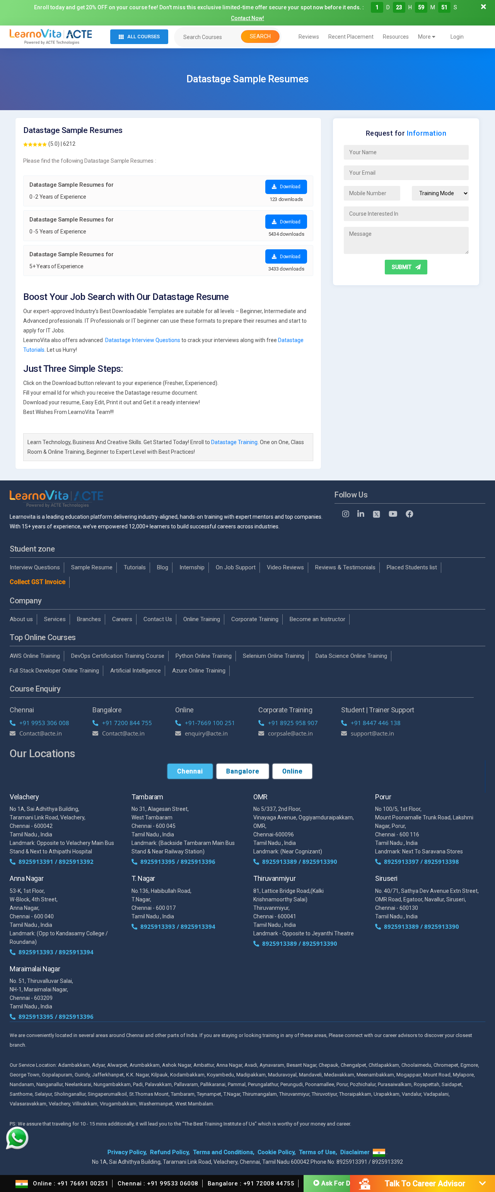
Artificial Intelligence (135, 670)
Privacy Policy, (127, 1152)
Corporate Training (254, 619)
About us (21, 619)
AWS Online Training (35, 655)
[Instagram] (346, 514)
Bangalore (242, 771)
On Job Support (236, 567)
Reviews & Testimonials (345, 567)
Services (55, 619)
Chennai (190, 771)
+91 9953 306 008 (44, 723)
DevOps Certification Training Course (117, 655)
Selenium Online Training (273, 655)
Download (289, 186)
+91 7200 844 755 (127, 723)
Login (457, 37)
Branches (89, 619)
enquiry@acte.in (206, 733)
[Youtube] (393, 514)
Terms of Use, (318, 1152)
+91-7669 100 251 (210, 723)
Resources (396, 37)
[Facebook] (409, 514)
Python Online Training (204, 655)
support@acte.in (372, 733)
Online (292, 771)
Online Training (201, 619)
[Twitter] (376, 514)
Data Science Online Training (351, 655)
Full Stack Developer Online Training (54, 670)
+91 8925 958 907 (293, 723)
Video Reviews (285, 567)
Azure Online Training (198, 670)
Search (260, 36)
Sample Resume (92, 567)
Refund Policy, (170, 1152)
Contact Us (157, 619)
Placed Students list (412, 567)
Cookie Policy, (277, 1152)
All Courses (143, 36)
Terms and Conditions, (223, 1152)
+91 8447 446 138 (376, 723)
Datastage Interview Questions (142, 340)
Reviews (309, 37)
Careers (122, 619)
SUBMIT (401, 267)
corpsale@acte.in (290, 733)
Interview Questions (35, 567)
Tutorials (135, 567)
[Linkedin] (361, 514)
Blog (162, 567)
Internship (192, 567)
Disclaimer (355, 1152)
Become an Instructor (317, 619)
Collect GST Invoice (37, 582)
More (425, 37)
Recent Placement (351, 37)
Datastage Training (234, 442)
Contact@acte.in (40, 733)
